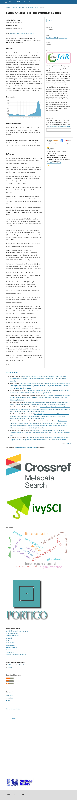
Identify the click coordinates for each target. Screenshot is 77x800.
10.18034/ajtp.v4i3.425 (54, 163)
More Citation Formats (54, 130)
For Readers (9, 695)
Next (67, 444)
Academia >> (10, 652)
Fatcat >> (9, 650)
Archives (14, 7)
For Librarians (10, 701)
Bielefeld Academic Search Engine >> (18, 631)
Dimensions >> (10, 643)
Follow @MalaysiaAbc (13, 709)
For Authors (9, 698)
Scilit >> (8, 640)
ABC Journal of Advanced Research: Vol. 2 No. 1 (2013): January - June (43, 404)
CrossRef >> (10, 638)
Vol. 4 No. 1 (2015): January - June (28, 7)
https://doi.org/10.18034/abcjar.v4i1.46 (21, 33)
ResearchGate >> (11, 647)
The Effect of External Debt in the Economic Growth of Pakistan (47, 390)
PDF (50, 20)
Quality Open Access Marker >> (16, 654)
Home (8, 7)
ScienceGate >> (11, 645)
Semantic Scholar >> (12, 636)
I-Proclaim (13, 718)
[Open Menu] (6, 2)
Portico (10, 667)
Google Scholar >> (12, 633)
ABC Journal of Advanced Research (19, 2)
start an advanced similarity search (26, 448)
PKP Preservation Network (16, 665)
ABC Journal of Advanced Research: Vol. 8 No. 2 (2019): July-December (44, 440)
